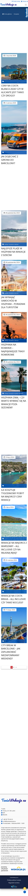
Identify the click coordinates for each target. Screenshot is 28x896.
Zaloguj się (25, 1)
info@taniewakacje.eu (9, 821)
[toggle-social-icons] (24, 888)
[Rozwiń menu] (26, 4)
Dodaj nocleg (16, 1)
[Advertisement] (14, 37)
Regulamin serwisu (14, 883)
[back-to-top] (24, 892)
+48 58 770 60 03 (8, 819)
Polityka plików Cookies (14, 880)
